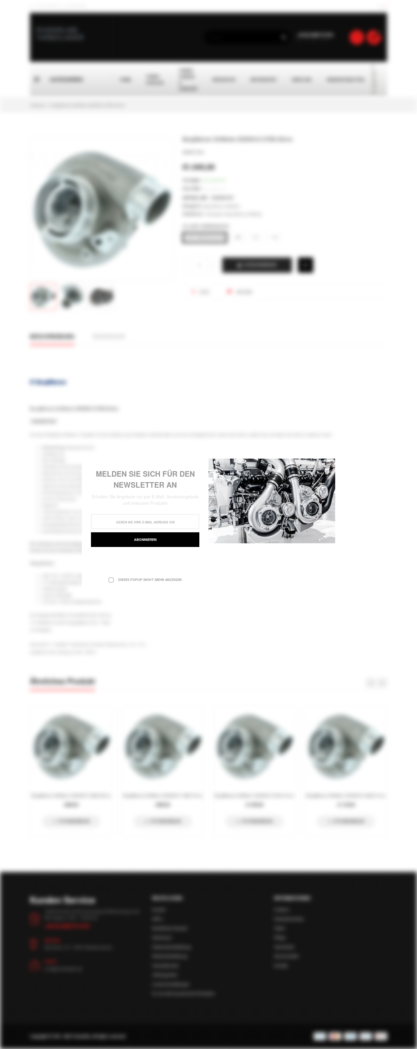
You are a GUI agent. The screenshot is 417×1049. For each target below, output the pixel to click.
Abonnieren (145, 539)
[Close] (331, 462)
